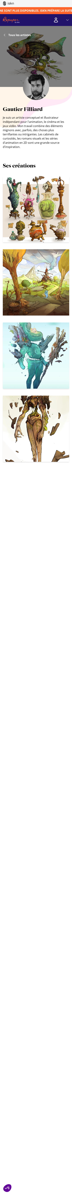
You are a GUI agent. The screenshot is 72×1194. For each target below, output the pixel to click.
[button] (7, 1188)
